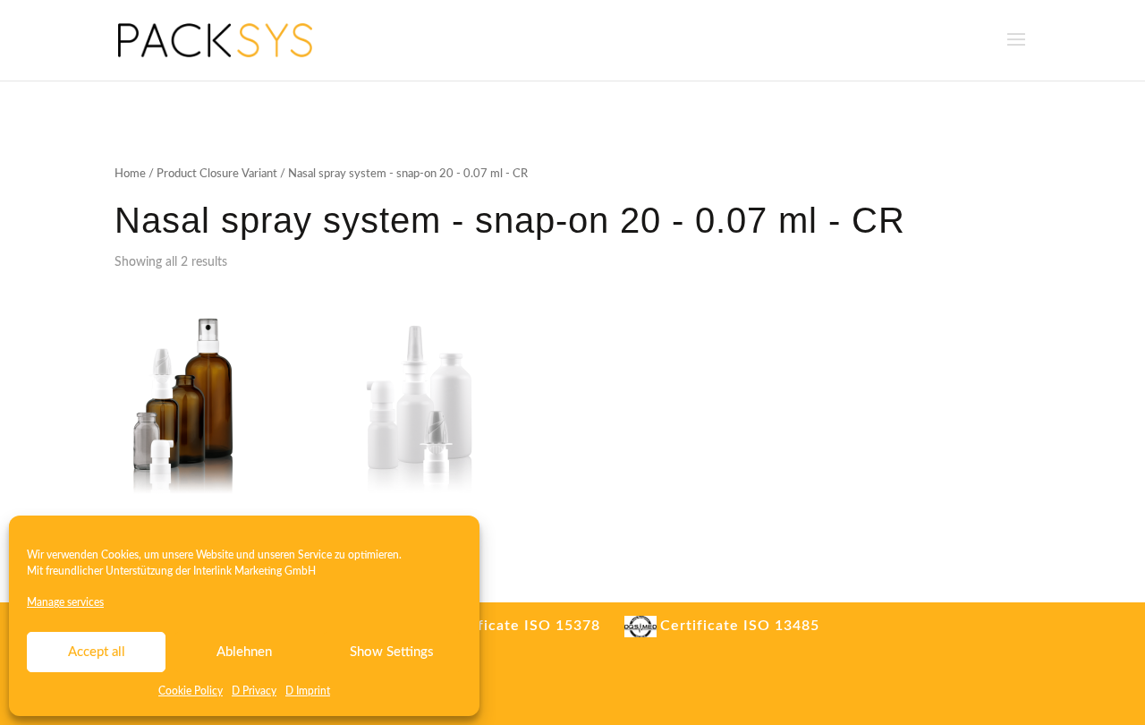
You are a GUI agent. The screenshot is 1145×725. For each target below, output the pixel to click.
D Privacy (254, 691)
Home (130, 174)
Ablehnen (244, 652)
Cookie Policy (190, 691)
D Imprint (307, 691)
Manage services (65, 602)
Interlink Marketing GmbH (254, 571)
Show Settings (392, 652)
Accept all (96, 652)
